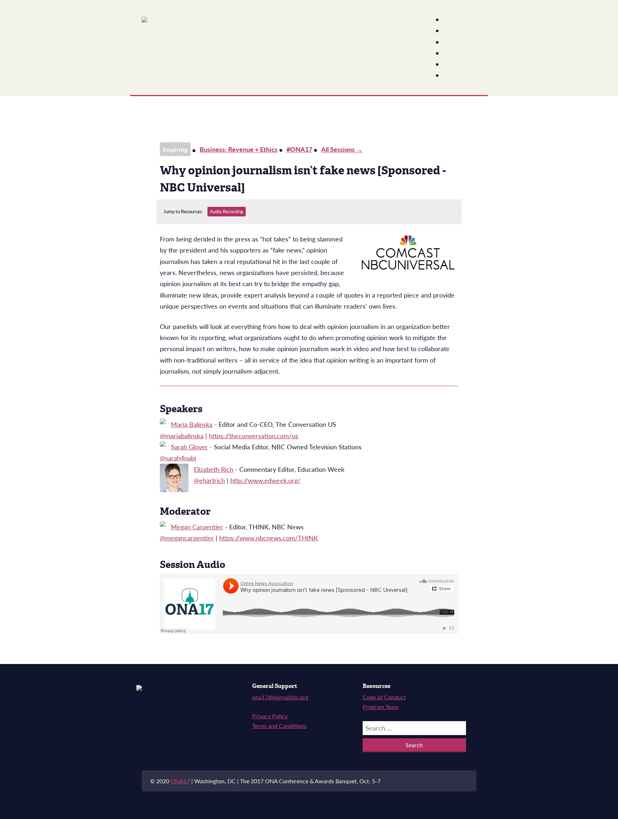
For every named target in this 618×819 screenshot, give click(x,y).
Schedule (460, 42)
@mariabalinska (181, 435)
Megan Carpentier (197, 526)
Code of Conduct (384, 697)
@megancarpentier (187, 538)
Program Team (380, 707)
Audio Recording (226, 211)
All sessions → (342, 149)
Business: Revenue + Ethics (239, 149)
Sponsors (460, 75)
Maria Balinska (191, 424)
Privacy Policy (270, 716)
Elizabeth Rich (213, 469)
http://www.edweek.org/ (265, 480)
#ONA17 (299, 149)
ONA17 (180, 781)
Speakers (459, 31)
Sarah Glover (189, 446)
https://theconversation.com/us (253, 435)
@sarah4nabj (178, 458)
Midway (458, 53)
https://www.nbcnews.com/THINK (268, 538)
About (455, 20)
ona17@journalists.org (280, 697)
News (455, 64)
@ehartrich (209, 480)
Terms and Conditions (279, 725)
